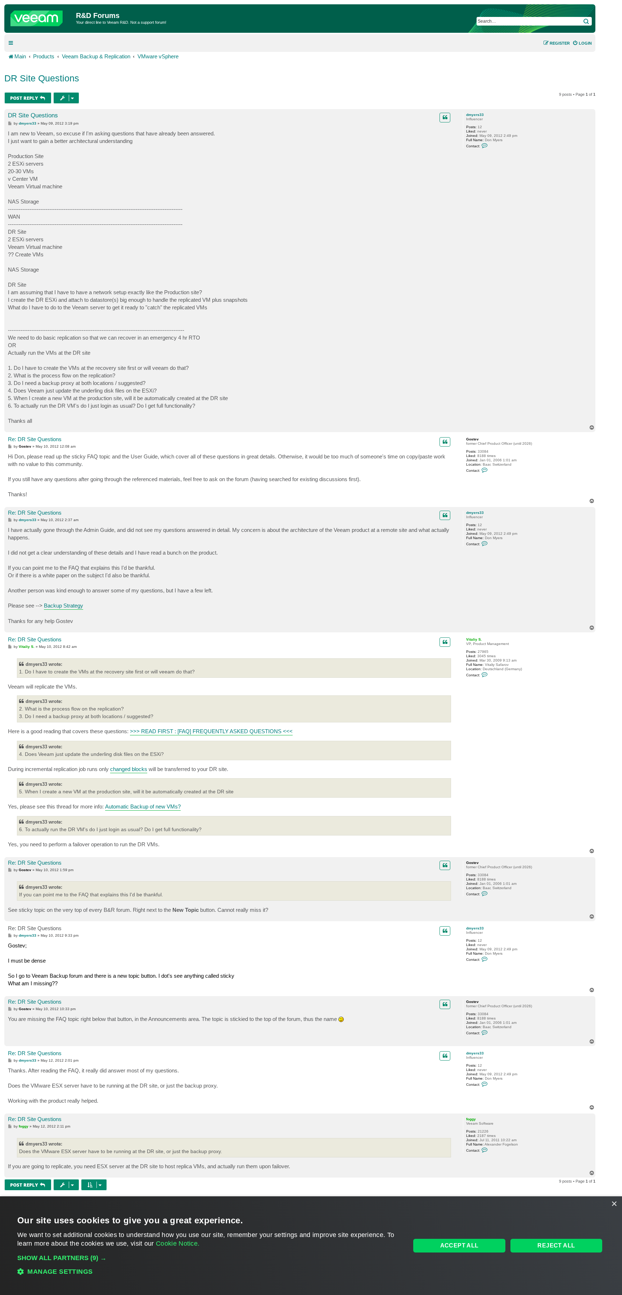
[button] (208, 1258)
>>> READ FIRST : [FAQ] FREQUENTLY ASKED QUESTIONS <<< (211, 731)
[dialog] (311, 1245)
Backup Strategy (63, 605)
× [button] (614, 1204)
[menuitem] (582, 43)
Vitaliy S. (474, 639)
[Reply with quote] (445, 117)
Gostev (472, 439)
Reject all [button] (556, 1245)
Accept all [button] (459, 1245)
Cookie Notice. (177, 1243)
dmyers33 (475, 115)
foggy (471, 1119)
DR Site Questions (41, 78)
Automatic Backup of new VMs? (143, 806)
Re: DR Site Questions (35, 439)
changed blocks (128, 769)
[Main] (41, 16)
